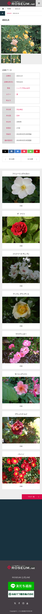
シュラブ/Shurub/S (23, 88)
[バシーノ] (21, 473)
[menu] (39, 3)
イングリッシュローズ (19, 387)
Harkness (30, 268)
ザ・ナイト (21, 214)
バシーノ (21, 454)
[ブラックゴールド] (21, 434)
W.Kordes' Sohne (30, 468)
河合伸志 (19, 109)
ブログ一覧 (31, 497)
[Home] (3, 8)
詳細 (21, 206)
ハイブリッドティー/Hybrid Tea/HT (21, 308)
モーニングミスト (21, 374)
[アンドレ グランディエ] (21, 313)
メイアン (34, 308)
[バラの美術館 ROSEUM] (21, 3)
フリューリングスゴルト (21, 174)
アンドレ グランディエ (21, 294)
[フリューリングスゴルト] (21, 193)
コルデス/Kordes (27, 189)
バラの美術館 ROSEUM (25, 611)
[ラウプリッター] (21, 353)
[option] (21, 39)
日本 (18, 115)
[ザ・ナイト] (21, 233)
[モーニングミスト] (21, 394)
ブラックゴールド (21, 414)
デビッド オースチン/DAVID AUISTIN (21, 389)
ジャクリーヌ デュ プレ (21, 254)
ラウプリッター (21, 334)
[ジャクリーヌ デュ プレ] (21, 273)
